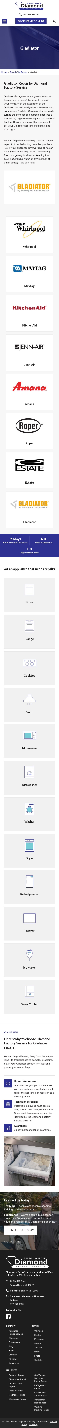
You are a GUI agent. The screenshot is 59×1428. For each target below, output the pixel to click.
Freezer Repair (16, 1390)
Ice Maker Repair (17, 1395)
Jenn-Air (38, 1347)
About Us (13, 1359)
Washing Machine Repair (41, 1408)
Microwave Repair (17, 1399)
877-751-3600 (12, 1242)
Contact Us (14, 1363)
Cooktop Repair (16, 1375)
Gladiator (38, 1360)
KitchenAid (39, 1339)
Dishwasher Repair (17, 1379)
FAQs (11, 1350)
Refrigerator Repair (40, 1387)
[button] (4, 21)
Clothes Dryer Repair (15, 1385)
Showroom (14, 1338)
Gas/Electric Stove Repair (40, 1394)
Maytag (37, 1335)
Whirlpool (38, 1331)
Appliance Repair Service (16, 1332)
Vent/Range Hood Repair (40, 1401)
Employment (14, 1342)
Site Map (33, 1424)
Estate (37, 1356)
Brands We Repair (18, 72)
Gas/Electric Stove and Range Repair (40, 1378)
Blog (11, 1346)
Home (4, 72)
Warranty (13, 1354)
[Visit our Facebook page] (8, 1316)
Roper (37, 1351)
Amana (37, 1343)
